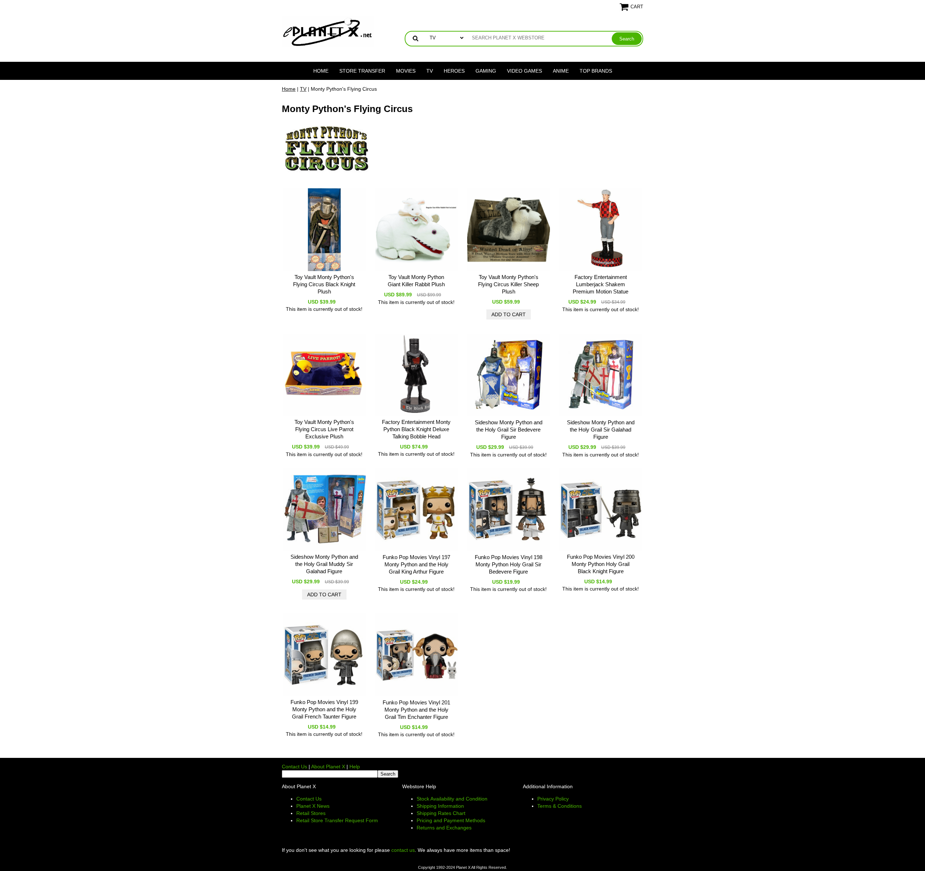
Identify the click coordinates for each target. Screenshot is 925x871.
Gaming (486, 71)
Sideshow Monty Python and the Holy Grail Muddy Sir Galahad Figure (324, 564)
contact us (403, 850)
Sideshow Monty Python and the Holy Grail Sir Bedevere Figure (508, 429)
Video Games (524, 71)
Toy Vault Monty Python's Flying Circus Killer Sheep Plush (508, 284)
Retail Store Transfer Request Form (337, 820)
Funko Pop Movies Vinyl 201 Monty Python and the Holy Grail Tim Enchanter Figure (416, 709)
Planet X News (313, 806)
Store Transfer (362, 71)
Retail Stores (311, 813)
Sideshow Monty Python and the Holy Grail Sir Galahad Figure (600, 429)
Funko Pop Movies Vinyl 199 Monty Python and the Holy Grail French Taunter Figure (324, 709)
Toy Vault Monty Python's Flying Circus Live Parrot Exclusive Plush (324, 429)
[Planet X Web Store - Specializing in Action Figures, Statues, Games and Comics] (328, 31)
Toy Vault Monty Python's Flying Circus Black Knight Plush (324, 284)
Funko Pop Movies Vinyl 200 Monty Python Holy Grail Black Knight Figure (600, 564)
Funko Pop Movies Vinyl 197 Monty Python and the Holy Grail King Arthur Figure (416, 564)
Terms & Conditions (559, 806)
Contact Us (294, 766)
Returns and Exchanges (444, 828)
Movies (406, 71)
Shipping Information (440, 806)
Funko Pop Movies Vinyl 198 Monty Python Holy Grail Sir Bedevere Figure (508, 564)
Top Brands (596, 71)
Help (354, 766)
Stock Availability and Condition (452, 799)
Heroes (454, 71)
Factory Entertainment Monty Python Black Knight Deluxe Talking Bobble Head (416, 429)
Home (320, 71)
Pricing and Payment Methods (451, 820)
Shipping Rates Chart (441, 813)
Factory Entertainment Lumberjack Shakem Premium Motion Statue (600, 284)
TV (429, 71)
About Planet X (328, 766)
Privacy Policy (553, 799)
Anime (561, 71)
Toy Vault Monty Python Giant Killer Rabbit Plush (416, 280)
